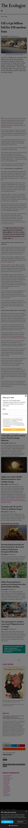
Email (4, 409)
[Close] (26, 396)
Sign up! (14, 429)
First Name (5, 413)
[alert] (14, 819)
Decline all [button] (20, 821)
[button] (14, 825)
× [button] (26, 811)
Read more (9, 819)
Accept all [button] (7, 821)
